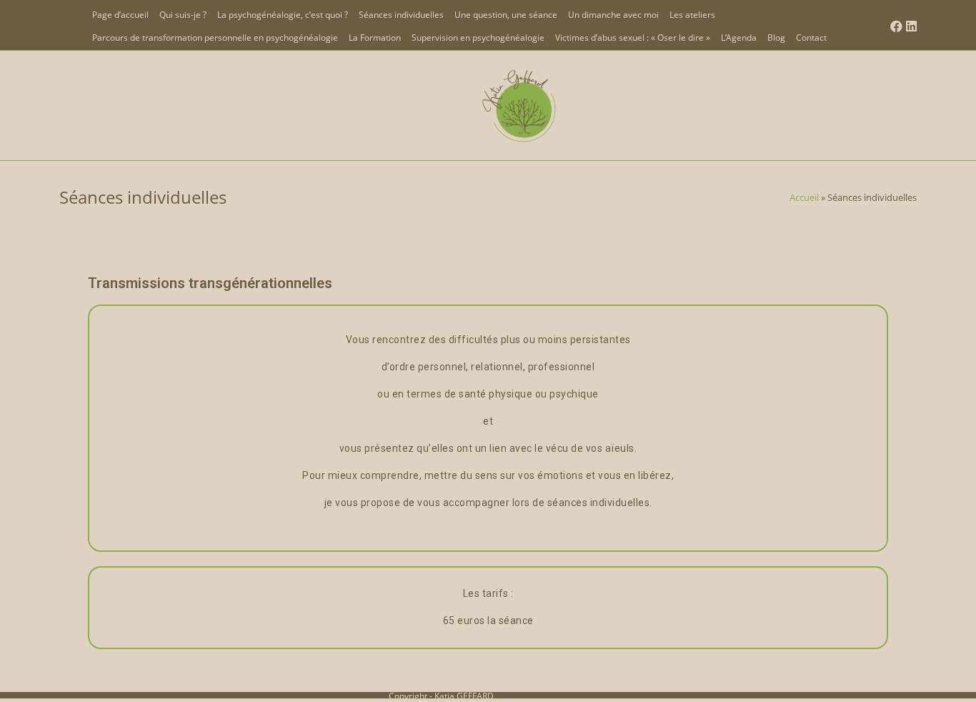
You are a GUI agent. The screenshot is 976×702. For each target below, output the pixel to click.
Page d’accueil (120, 15)
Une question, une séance (505, 15)
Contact (811, 37)
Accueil (804, 197)
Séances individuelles (401, 15)
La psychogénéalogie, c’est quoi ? (282, 15)
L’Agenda (739, 37)
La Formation (375, 37)
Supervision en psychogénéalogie (478, 37)
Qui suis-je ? (182, 15)
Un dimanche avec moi (613, 15)
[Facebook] (894, 26)
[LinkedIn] (909, 26)
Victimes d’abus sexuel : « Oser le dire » (632, 37)
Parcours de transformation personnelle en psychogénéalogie (215, 37)
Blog (776, 37)
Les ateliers (692, 15)
